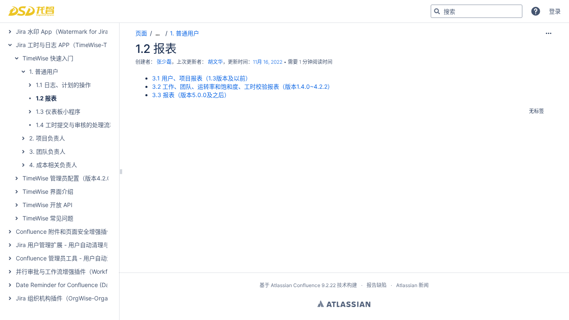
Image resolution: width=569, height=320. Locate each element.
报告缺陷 (377, 285)
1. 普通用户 (43, 71)
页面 (141, 33)
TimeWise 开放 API (47, 204)
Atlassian (343, 303)
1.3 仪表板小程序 (58, 111)
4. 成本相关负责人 (53, 164)
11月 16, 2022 (267, 62)
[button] (536, 11)
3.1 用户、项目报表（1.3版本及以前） (201, 78)
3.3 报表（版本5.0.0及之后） (191, 94)
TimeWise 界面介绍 (47, 191)
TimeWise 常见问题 (47, 218)
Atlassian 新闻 (412, 285)
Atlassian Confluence (295, 285)
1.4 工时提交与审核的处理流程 (75, 124)
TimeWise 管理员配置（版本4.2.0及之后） (78, 178)
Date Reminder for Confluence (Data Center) (76, 284)
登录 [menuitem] (555, 11)
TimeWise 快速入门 (47, 58)
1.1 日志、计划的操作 (63, 84)
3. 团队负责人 (47, 151)
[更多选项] (549, 33)
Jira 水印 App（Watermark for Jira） (65, 31)
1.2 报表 (46, 98)
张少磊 (164, 62)
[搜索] (437, 11)
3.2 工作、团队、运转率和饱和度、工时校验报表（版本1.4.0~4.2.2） (242, 86)
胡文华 (215, 62)
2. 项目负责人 (47, 138)
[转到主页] (31, 11)
